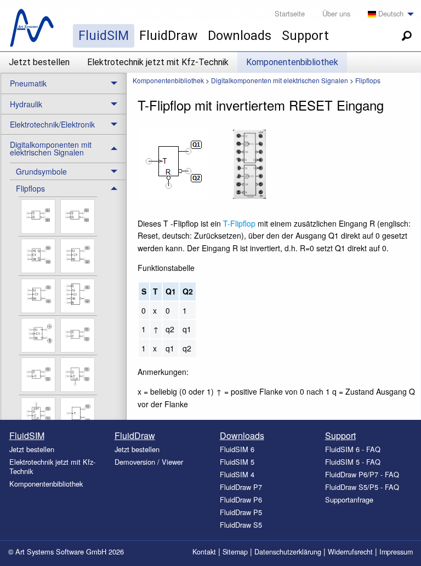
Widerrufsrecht (350, 552)
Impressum (396, 552)
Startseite (290, 13)
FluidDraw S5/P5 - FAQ (362, 487)
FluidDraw (168, 35)
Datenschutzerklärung (287, 552)
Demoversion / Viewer (149, 462)
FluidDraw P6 (241, 499)
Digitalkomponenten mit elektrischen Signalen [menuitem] (51, 148)
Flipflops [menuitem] (30, 188)
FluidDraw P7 (241, 487)
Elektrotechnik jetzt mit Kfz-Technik (158, 62)
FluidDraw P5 (241, 512)
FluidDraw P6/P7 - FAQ (362, 474)
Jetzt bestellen (39, 62)
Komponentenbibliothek (292, 62)
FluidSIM (103, 35)
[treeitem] (68, 171)
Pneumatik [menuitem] (28, 83)
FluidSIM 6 (237, 449)
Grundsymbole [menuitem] (41, 171)
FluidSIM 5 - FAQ (352, 462)
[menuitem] (388, 14)
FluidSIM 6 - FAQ (352, 449)
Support (305, 35)
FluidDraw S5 (241, 524)
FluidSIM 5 (237, 462)
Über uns (336, 13)
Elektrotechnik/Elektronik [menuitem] (52, 124)
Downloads (239, 35)
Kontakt (204, 552)
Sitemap (235, 552)
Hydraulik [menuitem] (26, 104)
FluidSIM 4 (237, 474)
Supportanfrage (349, 499)
